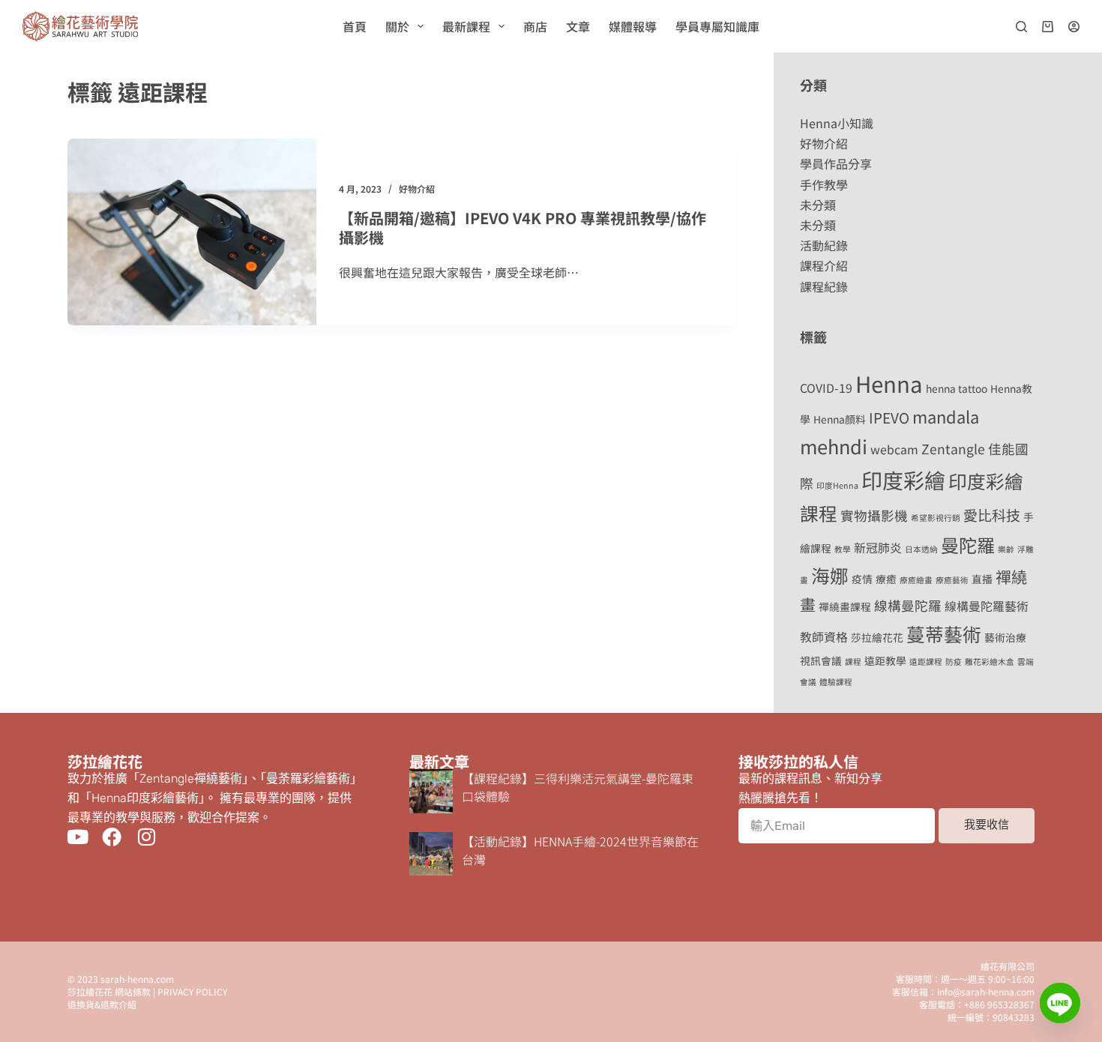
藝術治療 (1005, 637)
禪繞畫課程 (845, 606)
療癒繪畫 (916, 579)
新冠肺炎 (878, 547)
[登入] (1074, 26)
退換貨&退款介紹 (101, 1004)
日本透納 (921, 549)
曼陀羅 (968, 544)
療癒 (886, 578)
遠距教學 (885, 660)
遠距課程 (925, 661)
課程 (853, 661)
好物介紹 (417, 188)
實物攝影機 (874, 515)
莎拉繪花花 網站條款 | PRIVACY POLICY (147, 991)
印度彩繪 (903, 480)
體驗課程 (835, 681)
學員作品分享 (836, 163)
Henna (889, 383)
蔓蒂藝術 (943, 633)
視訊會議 (821, 660)
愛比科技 (991, 515)
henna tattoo (956, 388)
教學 (842, 549)
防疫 (953, 661)
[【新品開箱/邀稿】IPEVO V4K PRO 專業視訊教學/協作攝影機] (191, 232)
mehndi (833, 446)
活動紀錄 (824, 245)
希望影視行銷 (935, 517)
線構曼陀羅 (908, 605)
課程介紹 (824, 265)
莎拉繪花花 (877, 637)
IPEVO (889, 417)
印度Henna (837, 485)
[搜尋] (1021, 26)
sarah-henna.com (137, 978)
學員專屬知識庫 (717, 26)
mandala (945, 416)
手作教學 (824, 184)
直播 (982, 578)
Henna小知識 (836, 123)
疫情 (862, 578)
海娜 (830, 574)
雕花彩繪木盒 (989, 661)
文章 (578, 26)
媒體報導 (633, 26)
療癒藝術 (952, 579)
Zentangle (953, 448)
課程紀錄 (824, 286)
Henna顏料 (839, 419)
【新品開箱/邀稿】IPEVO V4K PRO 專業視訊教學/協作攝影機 (522, 227)
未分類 (818, 205)
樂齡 (1006, 549)
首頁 (355, 26)
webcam (894, 449)
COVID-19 (826, 388)
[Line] (1060, 1003)
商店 (535, 26)
